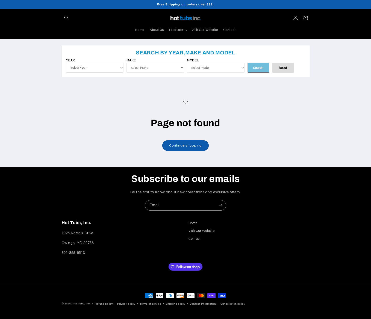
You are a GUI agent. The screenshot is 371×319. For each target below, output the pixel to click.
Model (193, 60)
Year (70, 60)
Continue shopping (185, 145)
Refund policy (104, 304)
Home (193, 223)
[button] (66, 18)
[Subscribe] (221, 205)
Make (131, 60)
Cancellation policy (232, 304)
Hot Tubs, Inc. (81, 304)
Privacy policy (126, 304)
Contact (195, 238)
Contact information (203, 304)
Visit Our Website (202, 230)
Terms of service (150, 304)
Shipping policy (175, 304)
